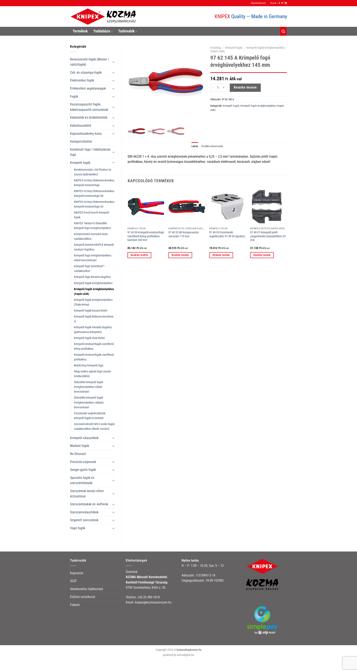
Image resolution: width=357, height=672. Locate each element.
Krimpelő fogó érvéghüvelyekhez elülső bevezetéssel (92, 258)
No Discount (78, 454)
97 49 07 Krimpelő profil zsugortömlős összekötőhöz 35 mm (268, 236)
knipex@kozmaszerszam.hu (153, 602)
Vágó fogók (77, 528)
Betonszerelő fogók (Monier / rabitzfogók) (89, 62)
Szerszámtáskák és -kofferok (89, 504)
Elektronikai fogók (82, 80)
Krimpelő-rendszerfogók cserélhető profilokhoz (94, 357)
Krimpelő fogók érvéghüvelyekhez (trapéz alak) (94, 291)
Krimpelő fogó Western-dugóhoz (92, 277)
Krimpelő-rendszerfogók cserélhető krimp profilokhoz (94, 346)
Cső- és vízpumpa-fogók (86, 72)
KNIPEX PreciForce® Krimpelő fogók (91, 215)
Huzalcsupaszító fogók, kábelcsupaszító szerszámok (89, 107)
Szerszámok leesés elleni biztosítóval (87, 493)
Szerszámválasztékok (84, 512)
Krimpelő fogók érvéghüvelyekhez (93, 283)
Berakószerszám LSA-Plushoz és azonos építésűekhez (92, 172)
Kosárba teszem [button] (139, 255)
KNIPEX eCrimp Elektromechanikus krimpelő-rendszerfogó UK (94, 193)
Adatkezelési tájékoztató (86, 589)
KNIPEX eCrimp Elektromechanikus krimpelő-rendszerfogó (94, 183)
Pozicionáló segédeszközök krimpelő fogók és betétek (89, 416)
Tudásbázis (101, 31)
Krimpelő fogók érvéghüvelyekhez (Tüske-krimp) (93, 302)
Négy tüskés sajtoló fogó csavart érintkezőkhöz (92, 374)
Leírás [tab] (195, 146)
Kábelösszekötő (80, 126)
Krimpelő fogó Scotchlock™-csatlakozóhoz (89, 269)
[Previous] (128, 227)
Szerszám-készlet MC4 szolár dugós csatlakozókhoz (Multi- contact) (94, 426)
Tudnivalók (126, 31)
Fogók (74, 96)
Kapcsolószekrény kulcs (86, 134)
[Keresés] (283, 31)
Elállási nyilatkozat (82, 597)
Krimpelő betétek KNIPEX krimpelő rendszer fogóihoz (94, 247)
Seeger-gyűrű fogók (83, 470)
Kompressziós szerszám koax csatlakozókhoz (91, 236)
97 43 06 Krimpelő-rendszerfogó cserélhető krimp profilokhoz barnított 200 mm (145, 236)
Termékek (80, 31)
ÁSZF (73, 581)
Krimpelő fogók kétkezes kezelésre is (94, 319)
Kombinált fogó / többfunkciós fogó (90, 152)
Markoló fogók (79, 446)
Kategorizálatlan (81, 141)
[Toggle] (113, 61)
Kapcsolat (76, 573)
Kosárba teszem (245, 87)
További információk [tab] (212, 146)
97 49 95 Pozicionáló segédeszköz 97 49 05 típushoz (227, 234)
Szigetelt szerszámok (84, 520)
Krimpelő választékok (84, 438)
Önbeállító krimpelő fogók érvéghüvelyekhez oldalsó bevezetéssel (89, 402)
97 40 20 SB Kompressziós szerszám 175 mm (183, 234)
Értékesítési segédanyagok (88, 88)
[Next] (287, 227)
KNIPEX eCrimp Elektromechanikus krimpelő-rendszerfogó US (94, 204)
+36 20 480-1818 (148, 597)
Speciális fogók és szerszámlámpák (82, 480)
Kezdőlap (215, 47)
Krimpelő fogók (80, 163)
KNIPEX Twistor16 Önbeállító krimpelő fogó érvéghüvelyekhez (92, 226)
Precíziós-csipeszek (83, 462)
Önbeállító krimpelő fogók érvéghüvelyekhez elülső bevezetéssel (88, 386)
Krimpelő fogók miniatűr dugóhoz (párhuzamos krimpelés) (93, 330)
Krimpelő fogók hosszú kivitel (90, 310)
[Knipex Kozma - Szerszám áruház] (104, 16)
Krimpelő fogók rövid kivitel (89, 338)
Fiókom (75, 605)
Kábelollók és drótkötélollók (88, 117)
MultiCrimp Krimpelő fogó (88, 365)
